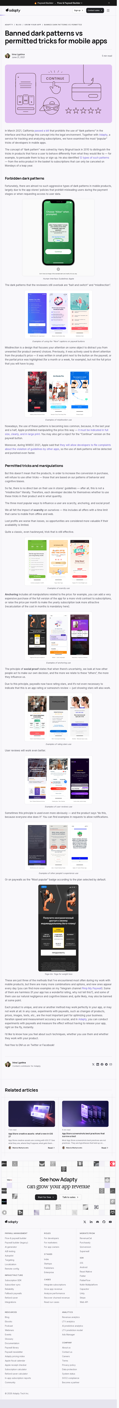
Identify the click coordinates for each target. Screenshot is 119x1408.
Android (83, 1267)
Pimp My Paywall (92, 988)
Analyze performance (54, 1293)
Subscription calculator (16, 1369)
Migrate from (87, 1233)
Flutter (83, 1276)
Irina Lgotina (18, 54)
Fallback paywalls (13, 1293)
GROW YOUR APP (33, 25)
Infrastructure (14, 1275)
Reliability (9, 1289)
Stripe (82, 1298)
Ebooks (8, 1321)
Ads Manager (68, 1334)
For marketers (50, 1242)
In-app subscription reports (18, 1378)
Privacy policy (69, 1365)
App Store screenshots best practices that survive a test (83, 1135)
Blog (7, 1317)
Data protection (69, 1369)
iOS (81, 1263)
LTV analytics (68, 1321)
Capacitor (84, 1289)
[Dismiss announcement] (109, 3)
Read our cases (51, 1302)
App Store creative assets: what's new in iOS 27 (30, 1135)
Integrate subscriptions (55, 1285)
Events (8, 1334)
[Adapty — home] (13, 10)
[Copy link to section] (110, 178)
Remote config (12, 1269)
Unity (82, 1293)
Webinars (9, 1330)
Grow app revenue (53, 1289)
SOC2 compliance (70, 1378)
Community (10, 1382)
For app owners (51, 1247)
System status (68, 1374)
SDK (82, 1257)
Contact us (67, 1352)
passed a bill (42, 130)
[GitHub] (104, 1222)
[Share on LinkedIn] (97, 1064)
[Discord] (97, 1222)
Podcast (9, 1326)
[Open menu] (108, 10)
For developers (51, 1238)
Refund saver (11, 1298)
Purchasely (85, 1242)
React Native (86, 1271)
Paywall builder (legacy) (16, 1242)
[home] (11, 1222)
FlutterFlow (85, 1280)
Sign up (77, 10)
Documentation (12, 1343)
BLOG (18, 25)
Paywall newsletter (14, 1352)
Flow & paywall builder (15, 1238)
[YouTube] (110, 1222)
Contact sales (94, 10)
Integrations (10, 1302)
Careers (66, 1356)
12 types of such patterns (94, 157)
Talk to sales (68, 1197)
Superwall (84, 1251)
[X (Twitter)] (84, 1222)
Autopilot (9, 1256)
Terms (65, 1361)
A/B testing (10, 1251)
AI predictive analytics (72, 1326)
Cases (47, 1279)
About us (66, 1347)
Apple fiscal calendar (15, 1361)
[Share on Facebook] (102, 1064)
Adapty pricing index (15, 1356)
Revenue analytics (71, 1317)
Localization (10, 1264)
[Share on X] (93, 1064)
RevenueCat (86, 1238)
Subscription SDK (13, 1280)
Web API (84, 1302)
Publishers (49, 1268)
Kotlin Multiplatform (89, 1285)
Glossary (9, 1339)
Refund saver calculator (16, 1374)
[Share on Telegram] (106, 1064)
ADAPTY (9, 25)
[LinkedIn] (91, 1222)
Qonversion (85, 1247)
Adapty (103, 134)
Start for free (44, 1197)
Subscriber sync (12, 1285)
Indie (46, 1259)
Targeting (9, 1260)
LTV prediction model (72, 1330)
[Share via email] (110, 1064)
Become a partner (70, 1382)
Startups (48, 1264)
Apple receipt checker (16, 1365)
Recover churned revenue (57, 1298)
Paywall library (12, 1347)
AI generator (11, 1247)
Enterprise (49, 1272)
